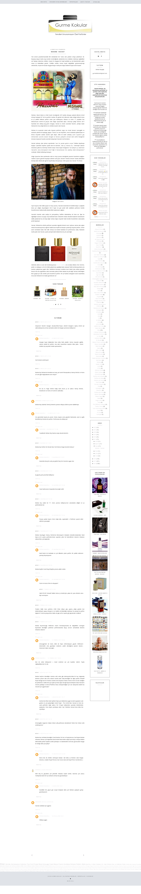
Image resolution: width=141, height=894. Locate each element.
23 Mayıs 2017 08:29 (58, 384)
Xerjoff (99, 410)
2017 (95, 439)
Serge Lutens (99, 400)
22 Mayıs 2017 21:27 (45, 322)
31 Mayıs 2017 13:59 (53, 413)
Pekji (99, 386)
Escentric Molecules (99, 282)
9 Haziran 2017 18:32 (45, 443)
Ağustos (97, 443)
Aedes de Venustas (99, 231)
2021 (95, 430)
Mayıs (96, 446)
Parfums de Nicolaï (99, 380)
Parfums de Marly (99, 378)
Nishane (99, 362)
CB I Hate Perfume (99, 255)
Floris (99, 290)
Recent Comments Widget (103, 216)
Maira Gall (70, 881)
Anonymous (103, 162)
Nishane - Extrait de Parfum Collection (50, 299)
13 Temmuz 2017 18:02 (58, 640)
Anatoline (99, 235)
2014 (95, 463)
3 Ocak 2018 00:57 (46, 769)
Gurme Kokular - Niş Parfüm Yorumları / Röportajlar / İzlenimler (72, 876)
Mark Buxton (99, 346)
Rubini (99, 398)
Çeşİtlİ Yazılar (85, 1)
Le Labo (99, 336)
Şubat (96, 453)
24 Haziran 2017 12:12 (45, 471)
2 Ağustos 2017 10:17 (58, 697)
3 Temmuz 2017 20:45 (45, 605)
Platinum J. (99, 390)
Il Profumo (99, 312)
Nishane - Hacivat (99, 448)
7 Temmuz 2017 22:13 (45, 621)
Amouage (99, 233)
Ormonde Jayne (99, 374)
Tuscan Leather (61, 265)
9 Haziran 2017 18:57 (58, 457)
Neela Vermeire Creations (99, 358)
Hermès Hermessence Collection (15, 864)
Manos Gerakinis (99, 344)
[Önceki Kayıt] (83, 855)
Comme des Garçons (99, 263)
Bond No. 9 (99, 247)
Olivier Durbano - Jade (100, 515)
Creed (99, 265)
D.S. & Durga (99, 267)
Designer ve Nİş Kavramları (58, 1)
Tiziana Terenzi (99, 406)
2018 (95, 437)
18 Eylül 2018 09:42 (47, 801)
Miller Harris (99, 350)
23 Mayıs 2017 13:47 (47, 400)
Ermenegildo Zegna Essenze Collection (37, 867)
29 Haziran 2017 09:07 (58, 549)
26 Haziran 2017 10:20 (58, 485)
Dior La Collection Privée (99, 271)
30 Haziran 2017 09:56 (45, 565)
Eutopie (99, 288)
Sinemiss (37, 769)
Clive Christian (99, 261)
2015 (95, 461)
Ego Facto (99, 275)
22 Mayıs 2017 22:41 (58, 338)
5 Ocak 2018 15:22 (57, 786)
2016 (95, 459)
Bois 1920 (99, 245)
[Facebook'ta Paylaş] (58, 304)
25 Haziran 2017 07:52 (45, 499)
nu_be (99, 366)
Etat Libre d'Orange (99, 286)
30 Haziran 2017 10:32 (58, 579)
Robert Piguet (99, 396)
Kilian (98, 330)
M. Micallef (99, 340)
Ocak (96, 456)
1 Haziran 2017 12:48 (52, 429)
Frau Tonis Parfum (99, 292)
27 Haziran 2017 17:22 (45, 531)
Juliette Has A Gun (99, 326)
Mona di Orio (99, 352)
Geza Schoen (99, 298)
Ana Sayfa (44, 1)
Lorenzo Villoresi (99, 338)
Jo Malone (99, 320)
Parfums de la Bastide (99, 376)
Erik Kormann (99, 277)
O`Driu (99, 368)
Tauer (99, 402)
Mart (96, 451)
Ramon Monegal (99, 394)
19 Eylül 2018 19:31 (58, 816)
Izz (99, 318)
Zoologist (99, 414)
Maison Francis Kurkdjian (99, 342)
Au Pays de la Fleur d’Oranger (83, 866)
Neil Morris (99, 360)
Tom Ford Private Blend (99, 408)
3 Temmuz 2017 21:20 (49, 589)
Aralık (96, 441)
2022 (95, 427)
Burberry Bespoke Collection (99, 251)
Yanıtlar (39, 335)
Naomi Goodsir (99, 354)
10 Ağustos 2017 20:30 (58, 753)
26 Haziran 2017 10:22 (58, 515)
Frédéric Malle (99, 294)
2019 (95, 434)
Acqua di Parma (99, 229)
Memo (99, 348)
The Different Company (99, 404)
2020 (95, 432)
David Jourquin (99, 269)
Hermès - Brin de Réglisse (100, 553)
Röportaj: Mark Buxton (99, 652)
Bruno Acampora (99, 249)
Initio (99, 316)
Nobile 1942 (99, 364)
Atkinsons (99, 237)
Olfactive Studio (99, 370)
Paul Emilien (99, 382)
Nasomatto (99, 356)
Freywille (99, 296)
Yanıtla (37, 331)
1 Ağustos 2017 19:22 (45, 672)
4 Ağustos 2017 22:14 (45, 719)
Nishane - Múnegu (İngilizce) (78, 299)
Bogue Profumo (99, 243)
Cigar (99, 259)
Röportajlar (74, 1)
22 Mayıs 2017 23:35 (45, 368)
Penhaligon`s (99, 388)
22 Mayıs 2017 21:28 (45, 356)
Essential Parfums (99, 284)
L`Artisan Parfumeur (99, 332)
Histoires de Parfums (99, 308)
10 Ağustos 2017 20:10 (46, 733)
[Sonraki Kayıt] (32, 855)
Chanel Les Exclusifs (99, 257)
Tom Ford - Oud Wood (100, 534)
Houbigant (99, 310)
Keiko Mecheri (99, 328)
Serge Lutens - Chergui (99, 614)
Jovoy (99, 322)
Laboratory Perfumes (99, 334)
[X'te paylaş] (56, 304)
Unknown (38, 400)
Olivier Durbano (99, 372)
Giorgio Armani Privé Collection (95, 867)
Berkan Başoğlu (44, 338)
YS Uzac (99, 412)
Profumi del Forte (99, 392)
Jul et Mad (99, 324)
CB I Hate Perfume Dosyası (100, 633)
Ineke (99, 314)
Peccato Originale (99, 384)
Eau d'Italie (99, 273)
